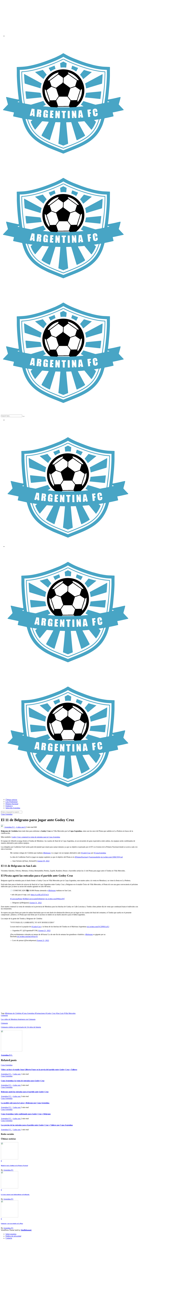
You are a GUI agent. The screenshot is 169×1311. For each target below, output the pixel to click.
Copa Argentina (6, 814)
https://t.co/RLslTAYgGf (40, 895)
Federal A (9, 806)
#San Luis (60, 1013)
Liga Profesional (11, 802)
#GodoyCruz (86, 853)
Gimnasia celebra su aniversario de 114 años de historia (21, 1027)
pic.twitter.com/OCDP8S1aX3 (98, 927)
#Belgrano (47, 853)
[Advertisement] (84, 17)
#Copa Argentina (28, 1013)
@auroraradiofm (94, 857)
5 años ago (17, 1074)
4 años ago (20, 827)
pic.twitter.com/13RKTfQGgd (112, 857)
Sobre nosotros (11, 1234)
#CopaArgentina (100, 853)
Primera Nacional (12, 804)
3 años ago (17, 1107)
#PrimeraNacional (81, 857)
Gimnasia (4, 1015)
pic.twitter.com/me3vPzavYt (27, 936)
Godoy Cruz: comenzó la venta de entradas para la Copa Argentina (35, 837)
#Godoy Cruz (50, 1013)
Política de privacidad (13, 1236)
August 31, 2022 (35, 903)
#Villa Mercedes (70, 1013)
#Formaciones (40, 1013)
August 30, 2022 (43, 861)
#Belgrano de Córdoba (13, 1013)
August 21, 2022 (44, 931)
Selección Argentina (13, 808)
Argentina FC (8, 1170)
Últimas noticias (11, 800)
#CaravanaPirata (16, 899)
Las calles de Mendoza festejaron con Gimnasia (18, 1019)
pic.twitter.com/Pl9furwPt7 (55, 899)
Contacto (9, 1238)
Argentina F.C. (9, 827)
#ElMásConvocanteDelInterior (34, 899)
